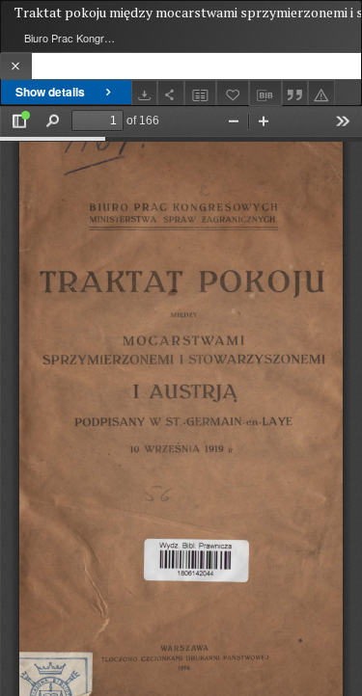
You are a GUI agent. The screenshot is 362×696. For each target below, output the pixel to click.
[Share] (170, 93)
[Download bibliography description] (265, 93)
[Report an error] (321, 93)
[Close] (16, 66)
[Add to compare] (200, 93)
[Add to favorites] (232, 93)
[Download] (144, 93)
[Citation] (295, 93)
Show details (50, 91)
